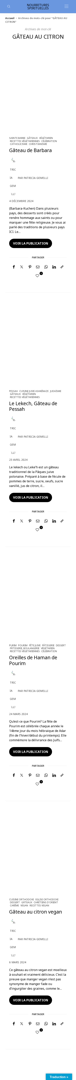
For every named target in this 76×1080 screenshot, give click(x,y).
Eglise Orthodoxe (46, 899)
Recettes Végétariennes (25, 141)
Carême (14, 905)
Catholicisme (18, 144)
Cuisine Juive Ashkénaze (34, 391)
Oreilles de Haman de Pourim (33, 660)
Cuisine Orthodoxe (21, 899)
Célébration (49, 141)
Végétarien (46, 138)
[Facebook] (14, 267)
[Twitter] (21, 267)
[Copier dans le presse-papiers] (62, 267)
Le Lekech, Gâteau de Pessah (33, 406)
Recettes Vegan (39, 905)
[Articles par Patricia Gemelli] (13, 178)
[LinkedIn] (54, 267)
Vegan (24, 905)
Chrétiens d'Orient (46, 902)
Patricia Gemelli (36, 177)
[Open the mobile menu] (66, 6)
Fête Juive (35, 645)
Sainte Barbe (17, 138)
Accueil (9, 18)
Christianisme (38, 144)
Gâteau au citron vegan (35, 911)
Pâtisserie (48, 645)
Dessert (61, 645)
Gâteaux (32, 138)
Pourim (22, 645)
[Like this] (38, 275)
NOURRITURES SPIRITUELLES (38, 6)
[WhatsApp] (46, 267)
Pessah (13, 391)
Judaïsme (55, 391)
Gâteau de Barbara (30, 150)
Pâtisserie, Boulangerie (24, 648)
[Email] (38, 267)
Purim (13, 645)
